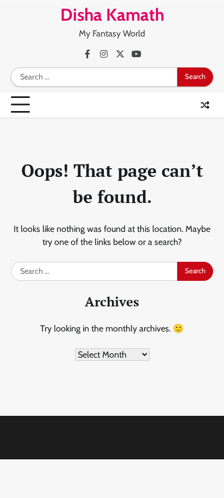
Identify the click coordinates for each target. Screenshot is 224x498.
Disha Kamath (112, 14)
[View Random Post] (205, 105)
